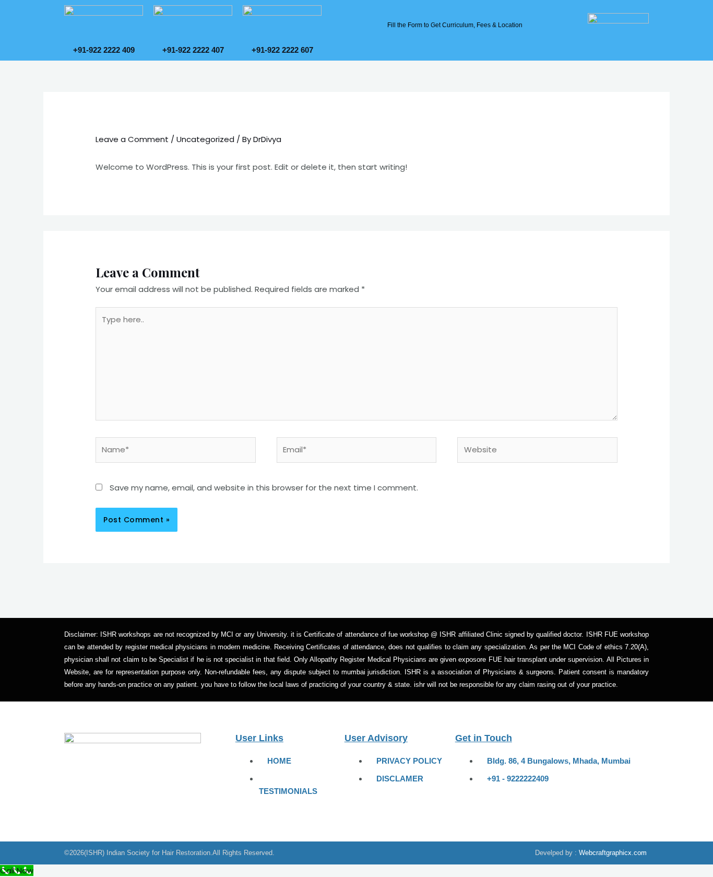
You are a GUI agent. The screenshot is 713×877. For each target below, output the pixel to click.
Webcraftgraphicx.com (613, 853)
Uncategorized (205, 139)
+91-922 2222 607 (282, 49)
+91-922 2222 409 (104, 49)
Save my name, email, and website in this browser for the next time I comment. (264, 487)
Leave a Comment (132, 139)
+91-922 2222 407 (193, 49)
